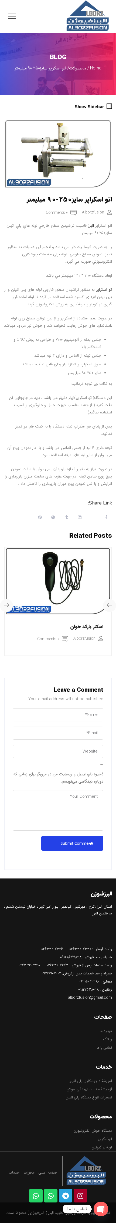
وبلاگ (107, 1039)
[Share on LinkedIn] (80, 518)
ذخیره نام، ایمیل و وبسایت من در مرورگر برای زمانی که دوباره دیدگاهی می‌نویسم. (58, 778)
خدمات (14, 1172)
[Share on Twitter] (93, 518)
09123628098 (88, 990)
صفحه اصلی (47, 1172)
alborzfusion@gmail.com (90, 998)
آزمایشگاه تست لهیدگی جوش (89, 1089)
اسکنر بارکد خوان (86, 626)
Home (95, 68)
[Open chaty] (101, 1209)
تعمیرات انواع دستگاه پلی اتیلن (89, 1097)
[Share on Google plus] (53, 518)
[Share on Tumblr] (66, 518)
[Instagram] (80, 1195)
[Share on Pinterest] (40, 518)
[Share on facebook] (106, 518)
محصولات (77, 68)
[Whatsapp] (50, 1195)
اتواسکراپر (105, 1139)
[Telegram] (65, 1195)
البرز (91, 225)
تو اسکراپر (104, 289)
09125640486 (89, 981)
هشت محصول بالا (67, 176)
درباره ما (106, 1031)
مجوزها (29, 1172)
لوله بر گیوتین (101, 1147)
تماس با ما (104, 1048)
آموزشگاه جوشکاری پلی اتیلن (90, 1081)
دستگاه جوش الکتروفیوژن (92, 1131)
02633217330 (80, 949)
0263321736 (56, 965)
